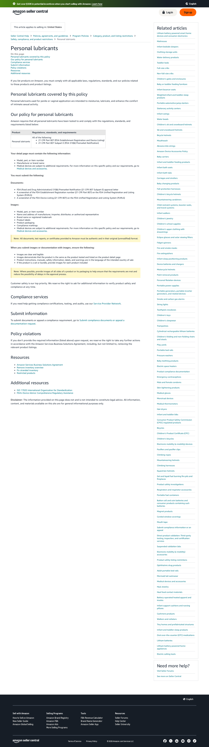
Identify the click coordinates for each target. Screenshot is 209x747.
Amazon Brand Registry (57, 718)
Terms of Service (74, 741)
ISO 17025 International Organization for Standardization (44, 390)
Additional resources (20, 73)
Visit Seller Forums (165, 671)
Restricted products (26, 373)
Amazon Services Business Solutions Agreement (40, 364)
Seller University (122, 724)
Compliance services (20, 62)
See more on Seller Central (169, 676)
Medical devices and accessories (32, 168)
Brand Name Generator (91, 721)
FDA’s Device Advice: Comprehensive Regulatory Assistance (45, 393)
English (189, 699)
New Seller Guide (20, 721)
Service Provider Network (107, 303)
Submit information (20, 65)
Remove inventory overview (30, 367)
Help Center (120, 721)
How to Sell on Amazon (23, 718)
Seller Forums (121, 718)
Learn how (97, 3)
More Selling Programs (57, 727)
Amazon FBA (52, 721)
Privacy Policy (91, 741)
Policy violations (18, 67)
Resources (15, 70)
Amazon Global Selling (23, 724)
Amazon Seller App (90, 724)
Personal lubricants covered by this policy (30, 56)
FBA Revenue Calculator (92, 718)
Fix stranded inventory (27, 370)
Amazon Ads (52, 724)
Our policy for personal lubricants (27, 59)
